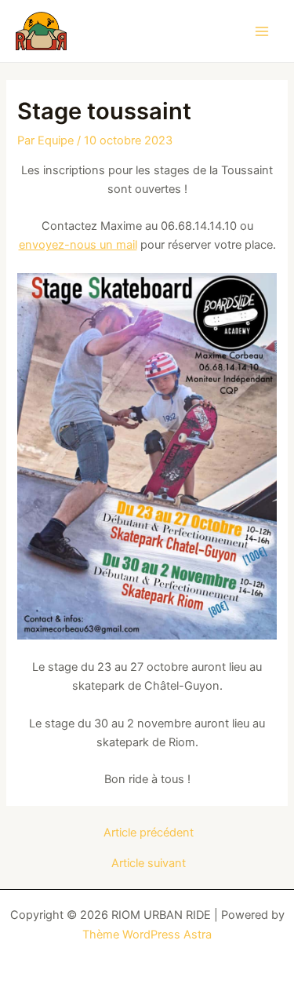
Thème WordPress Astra (147, 935)
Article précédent (148, 833)
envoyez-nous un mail (78, 245)
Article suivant (148, 863)
